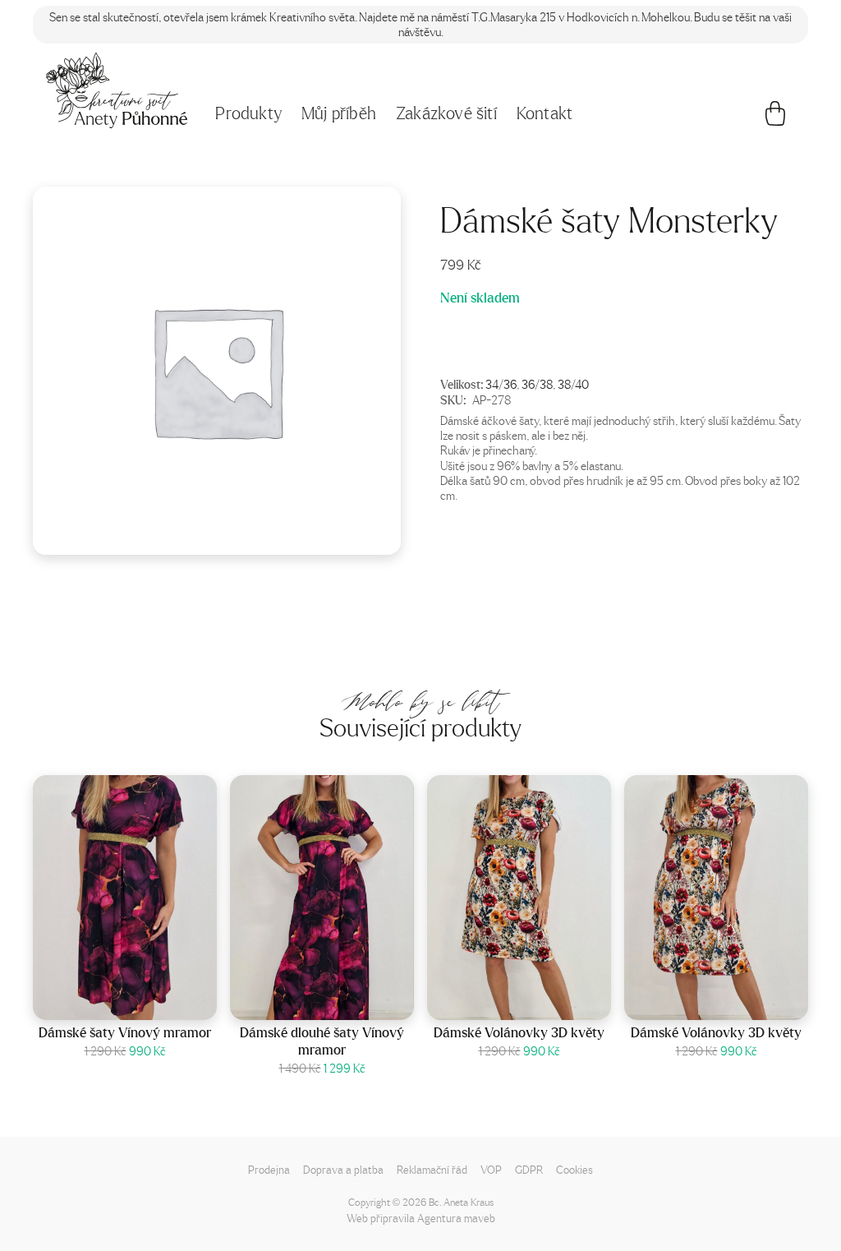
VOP (491, 1169)
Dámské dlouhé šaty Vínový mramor (322, 1041)
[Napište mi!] (116, 90)
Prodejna (269, 1169)
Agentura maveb (456, 1218)
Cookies (574, 1169)
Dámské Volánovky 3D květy (519, 1032)
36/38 (537, 383)
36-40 (343, 1003)
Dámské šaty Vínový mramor (125, 1032)
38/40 (573, 383)
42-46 (146, 1003)
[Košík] (775, 117)
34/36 (501, 383)
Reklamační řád (432, 1169)
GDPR (529, 1169)
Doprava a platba (343, 1169)
